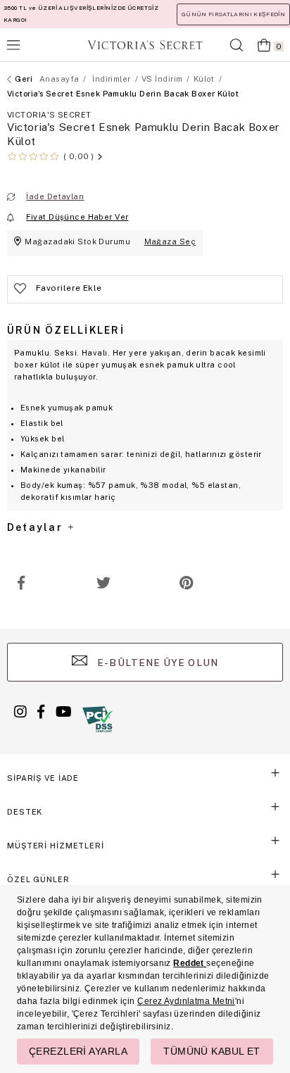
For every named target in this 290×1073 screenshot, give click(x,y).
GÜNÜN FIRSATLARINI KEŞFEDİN (233, 14)
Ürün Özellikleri (66, 330)
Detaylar (36, 527)
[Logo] (145, 44)
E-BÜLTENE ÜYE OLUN (156, 662)
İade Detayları (55, 196)
